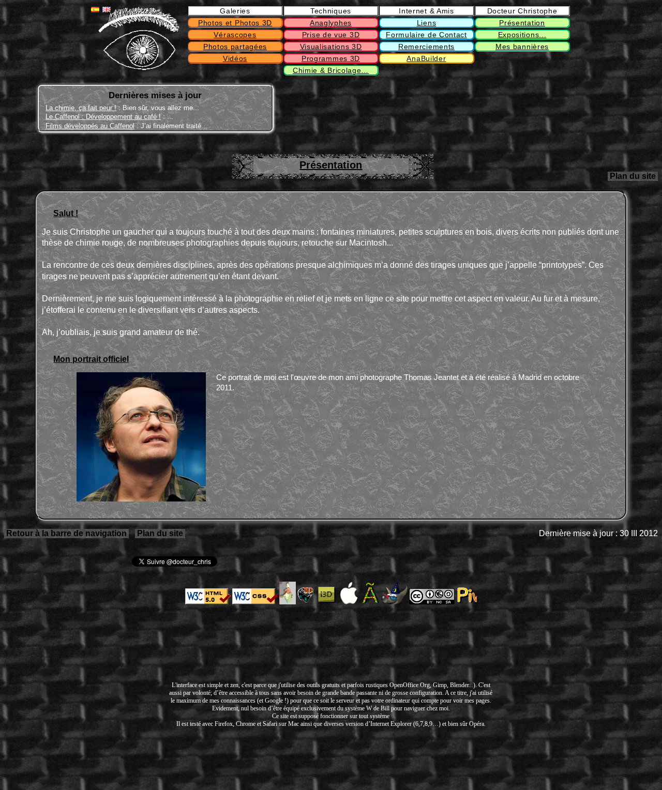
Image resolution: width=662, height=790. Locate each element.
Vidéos (235, 58)
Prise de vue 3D (331, 35)
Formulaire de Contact (426, 35)
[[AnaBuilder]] (287, 602)
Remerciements (426, 46)
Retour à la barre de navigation (66, 533)
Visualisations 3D (331, 46)
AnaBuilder (426, 58)
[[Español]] (95, 9)
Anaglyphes (331, 23)
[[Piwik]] (466, 602)
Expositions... (522, 35)
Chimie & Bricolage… (331, 70)
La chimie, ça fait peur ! (81, 108)
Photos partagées (235, 46)
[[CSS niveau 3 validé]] (255, 602)
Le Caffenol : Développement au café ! (103, 116)
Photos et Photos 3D (235, 23)
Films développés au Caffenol (90, 126)
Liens (427, 23)
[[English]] (106, 9)
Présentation (522, 23)
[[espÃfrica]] (371, 602)
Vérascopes (235, 35)
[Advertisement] (476, 109)
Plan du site (633, 176)
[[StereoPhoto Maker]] (306, 602)
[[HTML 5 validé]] (208, 602)
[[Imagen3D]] (327, 602)
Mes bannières (522, 46)
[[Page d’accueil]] (138, 68)
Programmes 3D (331, 58)
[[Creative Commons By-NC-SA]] (432, 602)
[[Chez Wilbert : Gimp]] (395, 602)
